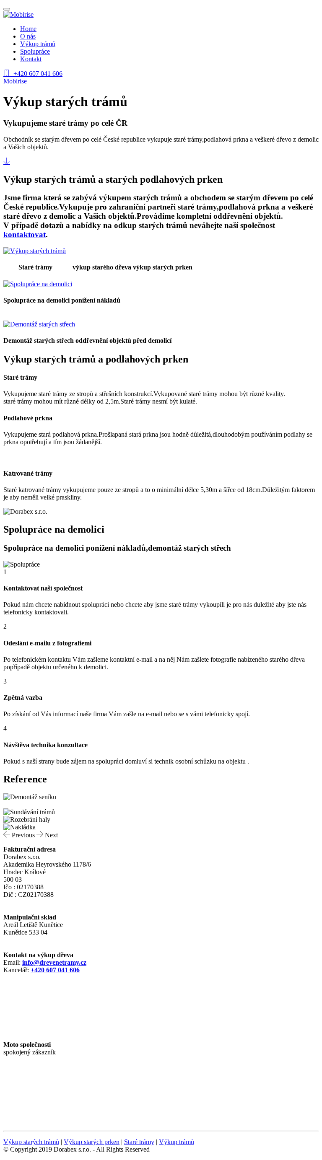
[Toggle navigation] (6, 9)
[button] (19, 835)
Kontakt (31, 58)
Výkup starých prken (91, 1141)
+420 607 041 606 (37, 73)
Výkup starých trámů (31, 1141)
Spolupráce (35, 51)
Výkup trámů (37, 43)
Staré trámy (139, 1141)
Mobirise (15, 81)
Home (28, 28)
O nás (28, 36)
